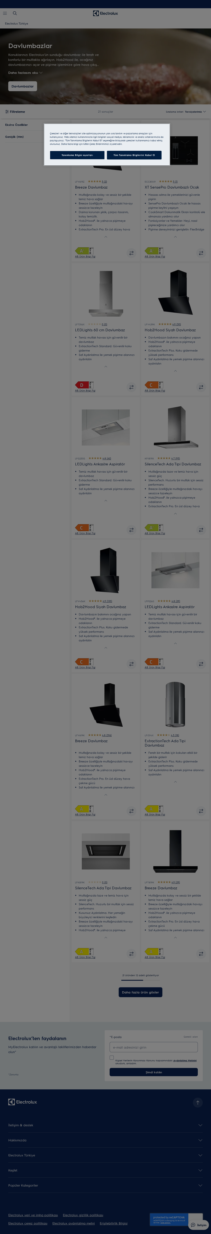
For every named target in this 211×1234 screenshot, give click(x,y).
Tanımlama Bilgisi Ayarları (77, 155)
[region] (107, 144)
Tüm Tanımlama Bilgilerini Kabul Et (134, 155)
